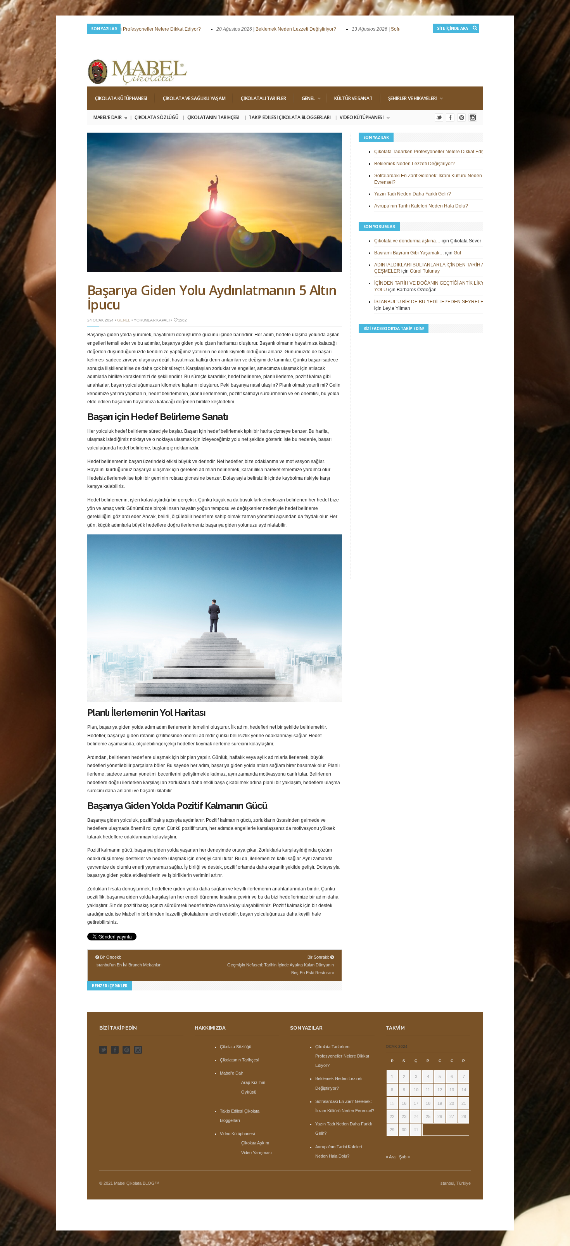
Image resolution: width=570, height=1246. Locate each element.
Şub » (404, 1156)
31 (416, 1129)
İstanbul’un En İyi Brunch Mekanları (128, 965)
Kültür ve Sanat (353, 98)
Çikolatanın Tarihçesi (213, 117)
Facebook (450, 117)
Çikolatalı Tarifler (263, 98)
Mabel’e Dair (109, 117)
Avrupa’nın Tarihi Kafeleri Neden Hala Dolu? (421, 206)
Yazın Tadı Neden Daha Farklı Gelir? (412, 194)
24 (416, 1116)
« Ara (391, 1156)
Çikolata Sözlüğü (156, 117)
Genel (304, 98)
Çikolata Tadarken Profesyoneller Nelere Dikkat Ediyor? (124, 29)
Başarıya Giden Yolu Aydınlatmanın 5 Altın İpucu (211, 297)
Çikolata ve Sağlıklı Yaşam (194, 98)
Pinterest (461, 117)
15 (392, 1103)
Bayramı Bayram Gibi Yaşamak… (409, 253)
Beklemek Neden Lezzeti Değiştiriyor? (277, 29)
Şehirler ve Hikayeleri (408, 98)
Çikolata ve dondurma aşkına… (407, 241)
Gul (457, 253)
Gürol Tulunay (425, 271)
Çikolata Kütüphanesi (121, 98)
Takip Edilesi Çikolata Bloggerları (289, 117)
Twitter (439, 117)
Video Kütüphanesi (359, 117)
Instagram (473, 117)
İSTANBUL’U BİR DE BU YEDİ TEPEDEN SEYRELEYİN (432, 301)
